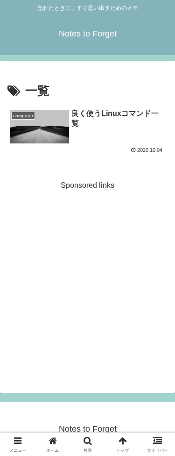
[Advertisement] (87, 279)
